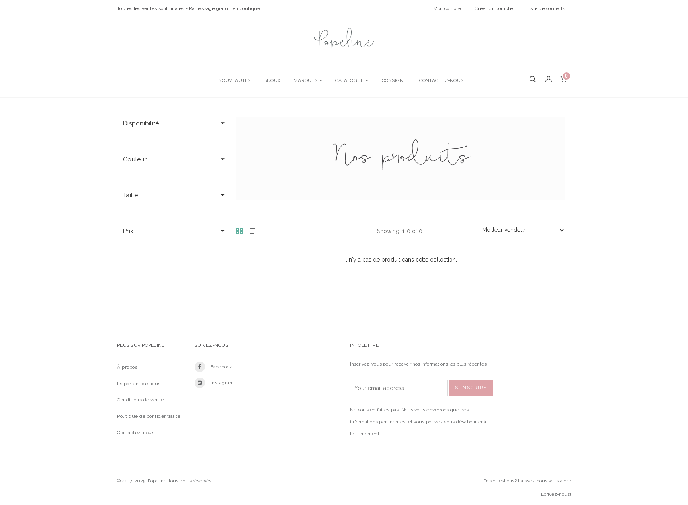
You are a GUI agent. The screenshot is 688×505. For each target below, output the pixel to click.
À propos (127, 367)
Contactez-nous (135, 432)
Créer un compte (494, 8)
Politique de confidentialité (148, 416)
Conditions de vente (140, 400)
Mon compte (447, 8)
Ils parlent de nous (139, 383)
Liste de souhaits (545, 8)
